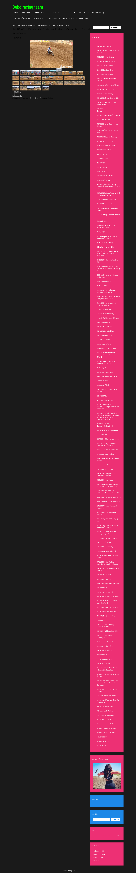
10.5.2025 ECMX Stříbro (105, 150)
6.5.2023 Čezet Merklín (105, 327)
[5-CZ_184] (52, 80)
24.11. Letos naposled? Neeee (107, 430)
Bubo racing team (27, 7)
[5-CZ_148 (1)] (30, 85)
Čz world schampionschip (94, 12)
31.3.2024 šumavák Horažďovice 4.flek (108, 209)
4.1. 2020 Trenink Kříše (105, 400)
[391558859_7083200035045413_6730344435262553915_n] (23, 75)
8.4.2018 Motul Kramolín (105, 592)
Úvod (16, 12)
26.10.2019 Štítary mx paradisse (108, 439)
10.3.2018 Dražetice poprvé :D (107, 607)
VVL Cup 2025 (102, 154)
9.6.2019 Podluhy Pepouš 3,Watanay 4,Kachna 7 (106, 475)
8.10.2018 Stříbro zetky (105, 547)
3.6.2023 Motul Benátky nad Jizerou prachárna (106, 304)
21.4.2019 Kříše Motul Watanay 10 (109, 497)
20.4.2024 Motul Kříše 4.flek (106, 200)
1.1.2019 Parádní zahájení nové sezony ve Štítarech (108, 526)
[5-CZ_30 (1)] (45, 90)
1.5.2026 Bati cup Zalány (105, 89)
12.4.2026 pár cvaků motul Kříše (108, 98)
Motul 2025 (101, 171)
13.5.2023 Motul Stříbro (105, 322)
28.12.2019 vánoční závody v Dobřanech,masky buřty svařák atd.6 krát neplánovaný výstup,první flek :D (108, 416)
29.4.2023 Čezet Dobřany (105, 331)
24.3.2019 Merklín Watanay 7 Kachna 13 (107, 507)
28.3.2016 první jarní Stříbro (106, 696)
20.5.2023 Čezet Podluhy (105, 314)
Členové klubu (39, 12)
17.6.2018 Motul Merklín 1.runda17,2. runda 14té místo (107, 563)
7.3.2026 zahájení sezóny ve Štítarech (106, 110)
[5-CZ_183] (72, 75)
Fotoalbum (26, 12)
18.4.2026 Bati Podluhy (105, 94)
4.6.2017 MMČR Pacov (104, 651)
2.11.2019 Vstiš (102, 435)
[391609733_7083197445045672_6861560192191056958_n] (37, 75)
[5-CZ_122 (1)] (81, 80)
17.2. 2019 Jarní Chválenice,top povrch (107, 520)
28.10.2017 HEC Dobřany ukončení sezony (105, 626)
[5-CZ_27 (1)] (37, 90)
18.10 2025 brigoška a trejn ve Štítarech (107, 125)
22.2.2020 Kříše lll (103, 385)
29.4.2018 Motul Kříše (104, 588)
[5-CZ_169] (15, 80)
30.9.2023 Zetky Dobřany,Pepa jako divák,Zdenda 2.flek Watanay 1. (108, 268)
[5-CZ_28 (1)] (30, 90)
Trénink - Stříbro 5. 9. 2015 (106, 733)
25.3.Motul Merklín (103, 340)
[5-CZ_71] (37, 85)
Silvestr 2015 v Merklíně (105, 707)
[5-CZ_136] (15, 85)
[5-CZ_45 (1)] (67, 85)
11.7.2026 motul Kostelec (106, 57)
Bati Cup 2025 (102, 167)
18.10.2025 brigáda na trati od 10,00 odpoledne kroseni (68, 18)
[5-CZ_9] (23, 80)
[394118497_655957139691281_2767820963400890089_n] (30, 75)
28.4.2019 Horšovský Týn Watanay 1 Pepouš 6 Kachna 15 (108, 492)
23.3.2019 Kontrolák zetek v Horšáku (106, 513)
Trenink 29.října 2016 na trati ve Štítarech (108, 675)
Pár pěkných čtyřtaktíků (105, 711)
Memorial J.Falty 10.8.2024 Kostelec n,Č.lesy (106, 226)
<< (95, 835)
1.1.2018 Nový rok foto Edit (106, 612)
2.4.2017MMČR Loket (104, 663)
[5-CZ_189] (65, 75)
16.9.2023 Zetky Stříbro (105, 281)
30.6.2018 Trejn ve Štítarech (106, 551)
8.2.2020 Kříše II (102, 396)
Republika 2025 (102, 159)
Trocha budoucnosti (104, 720)
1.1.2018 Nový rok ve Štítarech (107, 616)
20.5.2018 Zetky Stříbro (105, 579)
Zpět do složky (17, 96)
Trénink (67, 12)
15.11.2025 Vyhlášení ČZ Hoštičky (108, 115)
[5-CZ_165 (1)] (67, 80)
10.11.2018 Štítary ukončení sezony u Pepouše (106, 533)
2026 (109, 835)
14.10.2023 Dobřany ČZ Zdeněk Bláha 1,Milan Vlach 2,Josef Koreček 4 (42, 25)
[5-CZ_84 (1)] (45, 85)
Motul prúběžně (102, 286)
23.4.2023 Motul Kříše (104, 335)
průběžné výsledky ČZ (104, 309)
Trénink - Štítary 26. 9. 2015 (106, 728)
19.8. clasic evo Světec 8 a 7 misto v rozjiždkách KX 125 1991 (108, 298)
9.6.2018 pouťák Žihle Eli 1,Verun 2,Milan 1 (108, 569)
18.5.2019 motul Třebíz (105, 480)
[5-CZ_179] (80, 75)
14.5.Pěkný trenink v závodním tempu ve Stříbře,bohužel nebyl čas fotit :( (108, 683)
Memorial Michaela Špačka (106, 348)
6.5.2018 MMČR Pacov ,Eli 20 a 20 (108, 596)
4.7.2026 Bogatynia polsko (106, 61)
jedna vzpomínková (104, 465)
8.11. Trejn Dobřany (104, 120)
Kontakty (77, 12)
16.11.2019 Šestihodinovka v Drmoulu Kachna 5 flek (107, 425)
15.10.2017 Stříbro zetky (105, 642)
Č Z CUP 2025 (101, 163)
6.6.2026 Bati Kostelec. (105, 70)
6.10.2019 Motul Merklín (105, 454)
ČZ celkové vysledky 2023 (105, 247)
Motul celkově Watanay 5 (105, 243)
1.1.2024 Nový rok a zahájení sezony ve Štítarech (107, 237)
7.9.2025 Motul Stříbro (105, 141)
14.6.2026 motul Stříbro (105, 66)
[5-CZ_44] (23, 90)
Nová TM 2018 (102, 620)
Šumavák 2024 (102, 221)
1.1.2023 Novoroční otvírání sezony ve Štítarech (106, 362)
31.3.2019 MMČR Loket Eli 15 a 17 (108, 502)
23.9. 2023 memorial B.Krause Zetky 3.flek (107, 276)
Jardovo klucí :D (102, 381)
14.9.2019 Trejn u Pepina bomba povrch (108, 459)
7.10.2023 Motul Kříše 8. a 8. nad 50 (108, 261)
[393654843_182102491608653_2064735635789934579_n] (45, 75)
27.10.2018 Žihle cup (104, 542)
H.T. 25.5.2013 (102, 737)
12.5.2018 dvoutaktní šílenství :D (108, 584)
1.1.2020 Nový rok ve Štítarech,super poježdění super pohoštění (108, 407)
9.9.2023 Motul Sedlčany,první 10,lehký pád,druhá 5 (107, 291)
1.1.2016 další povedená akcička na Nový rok (108, 701)
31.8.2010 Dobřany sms (105, 469)
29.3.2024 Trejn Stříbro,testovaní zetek (108, 216)
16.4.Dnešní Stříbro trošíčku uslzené (107, 690)
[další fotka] (87, 54)
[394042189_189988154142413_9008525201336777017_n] (59, 75)
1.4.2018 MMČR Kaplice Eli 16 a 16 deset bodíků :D (108, 602)
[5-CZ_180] (37, 80)
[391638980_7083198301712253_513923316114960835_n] (15, 75)
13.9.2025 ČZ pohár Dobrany (107, 137)
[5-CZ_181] (45, 80)
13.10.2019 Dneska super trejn (107, 450)
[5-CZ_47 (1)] (81, 85)
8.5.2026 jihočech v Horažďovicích (108, 85)
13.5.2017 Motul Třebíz (105, 655)
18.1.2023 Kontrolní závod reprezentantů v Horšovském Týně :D (107, 355)
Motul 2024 (101, 232)
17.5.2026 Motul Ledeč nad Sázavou (106, 80)
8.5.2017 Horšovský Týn (105, 659)
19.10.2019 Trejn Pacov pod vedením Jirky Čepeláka (106, 444)
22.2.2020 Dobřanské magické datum (107, 390)
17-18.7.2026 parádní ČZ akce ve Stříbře (108, 51)
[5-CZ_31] (15, 90)
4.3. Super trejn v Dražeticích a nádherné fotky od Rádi (107, 669)
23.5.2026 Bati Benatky (105, 74)
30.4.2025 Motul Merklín (105, 176)
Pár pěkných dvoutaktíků (105, 715)
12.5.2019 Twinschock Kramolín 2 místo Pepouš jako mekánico (108, 485)
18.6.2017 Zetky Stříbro (105, 646)
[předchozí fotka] (15, 54)
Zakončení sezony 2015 (105, 724)
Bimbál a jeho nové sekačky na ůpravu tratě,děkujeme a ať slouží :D (108, 187)
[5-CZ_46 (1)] (74, 85)
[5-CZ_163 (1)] (59, 80)
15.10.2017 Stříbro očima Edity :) (108, 631)
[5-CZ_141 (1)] (23, 85)
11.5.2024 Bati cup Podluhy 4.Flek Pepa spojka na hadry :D (108, 194)
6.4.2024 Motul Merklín (105, 204)
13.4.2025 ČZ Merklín (22, 18)
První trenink (101, 746)
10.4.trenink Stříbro (104, 344)
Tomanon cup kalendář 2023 (107, 376)
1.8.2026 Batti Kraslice (104, 46)
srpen (104, 835)
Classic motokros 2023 (105, 372)
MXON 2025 (38, 18)
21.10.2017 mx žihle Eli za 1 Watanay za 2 (106, 636)
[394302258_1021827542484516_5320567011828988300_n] (52, 75)
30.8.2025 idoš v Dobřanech (106, 146)
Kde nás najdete (54, 12)
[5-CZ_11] (30, 80)
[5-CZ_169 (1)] (74, 80)
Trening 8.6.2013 (103, 741)
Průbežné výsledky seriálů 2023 (108, 318)
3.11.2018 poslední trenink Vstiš (108, 538)
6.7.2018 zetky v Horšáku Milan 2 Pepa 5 (108, 556)
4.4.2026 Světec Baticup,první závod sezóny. (107, 103)
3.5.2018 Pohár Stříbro (105, 575)
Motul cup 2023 (102, 368)
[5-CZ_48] (59, 85)
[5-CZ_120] (52, 85)
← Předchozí (16, 92)
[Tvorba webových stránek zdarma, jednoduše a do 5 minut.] (74, 870)
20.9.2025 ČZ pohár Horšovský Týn (107, 131)
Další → (15, 94)
